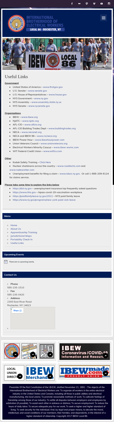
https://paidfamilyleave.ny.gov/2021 (33, 196)
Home (14, 225)
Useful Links (17, 242)
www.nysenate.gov (39, 105)
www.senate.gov (37, 90)
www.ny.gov (41, 98)
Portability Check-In (22, 239)
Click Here (45, 162)
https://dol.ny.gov (22, 188)
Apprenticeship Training (24, 232)
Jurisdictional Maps (21, 235)
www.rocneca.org (47, 135)
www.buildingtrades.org (62, 128)
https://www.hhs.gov (24, 192)
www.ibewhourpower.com (49, 139)
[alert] (57, 261)
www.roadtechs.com (68, 165)
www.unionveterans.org (54, 143)
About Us (16, 228)
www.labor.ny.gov (70, 173)
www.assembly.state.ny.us (46, 102)
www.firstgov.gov (53, 86)
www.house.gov (58, 94)
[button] (12, 351)
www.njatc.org (30, 120)
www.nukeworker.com (22, 169)
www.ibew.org (29, 116)
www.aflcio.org (32, 124)
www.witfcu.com (52, 151)
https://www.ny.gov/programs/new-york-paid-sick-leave (44, 199)
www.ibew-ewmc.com (66, 147)
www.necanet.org (32, 132)
